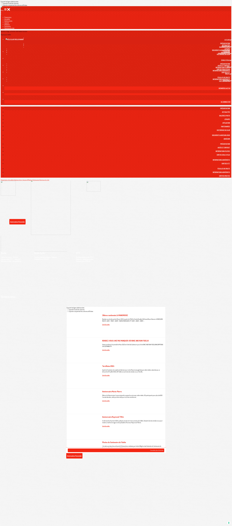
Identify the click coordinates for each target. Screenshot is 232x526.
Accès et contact (224, 65)
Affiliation (7, 24)
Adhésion (227, 52)
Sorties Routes (224, 176)
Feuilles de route (224, 77)
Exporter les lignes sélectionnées (9, 2)
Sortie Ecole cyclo (223, 69)
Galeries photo (8, 21)
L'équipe (6, 23)
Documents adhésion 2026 (221, 50)
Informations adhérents (221, 79)
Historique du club (9, 28)
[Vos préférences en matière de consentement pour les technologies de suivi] (229, 523)
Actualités (7, 19)
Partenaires (7, 26)
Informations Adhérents (221, 70)
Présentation (7, 17)
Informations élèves (223, 67)
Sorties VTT (226, 72)
